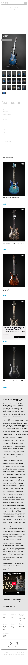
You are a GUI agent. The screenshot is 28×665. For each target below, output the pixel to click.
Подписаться (19, 337)
